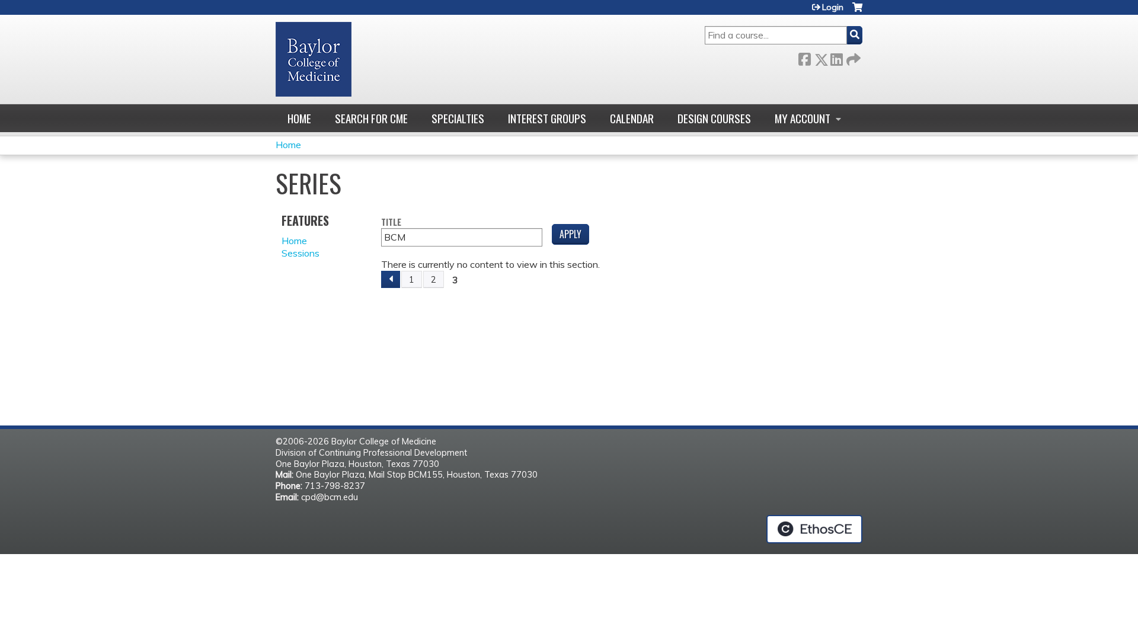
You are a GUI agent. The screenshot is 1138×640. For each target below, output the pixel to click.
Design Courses (714, 118)
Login (832, 7)
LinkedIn (836, 57)
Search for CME (371, 118)
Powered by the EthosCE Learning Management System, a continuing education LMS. (814, 529)
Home (299, 118)
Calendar (632, 118)
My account (802, 118)
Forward (852, 57)
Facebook (804, 57)
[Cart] (857, 11)
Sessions (300, 253)
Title (391, 222)
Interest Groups (547, 118)
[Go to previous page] (390, 280)
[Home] (313, 59)
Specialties (457, 118)
